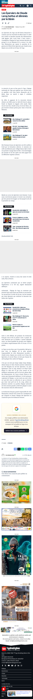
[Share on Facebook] (3, 23)
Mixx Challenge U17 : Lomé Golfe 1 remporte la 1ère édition (20, 120)
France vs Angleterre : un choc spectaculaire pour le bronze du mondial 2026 (20, 219)
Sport (3, 9)
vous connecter (12, 474)
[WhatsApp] (30, 455)
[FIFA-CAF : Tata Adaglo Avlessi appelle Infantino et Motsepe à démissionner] (7, 129)
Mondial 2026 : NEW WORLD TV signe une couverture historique (20, 211)
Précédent (2, 2)
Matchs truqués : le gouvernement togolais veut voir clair (21, 326)
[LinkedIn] (29, 455)
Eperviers (10, 443)
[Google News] (12, 665)
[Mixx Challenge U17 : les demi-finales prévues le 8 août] (7, 137)
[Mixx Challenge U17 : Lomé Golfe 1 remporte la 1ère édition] (7, 121)
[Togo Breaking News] (8, 5)
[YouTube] (8, 665)
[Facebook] (25, 455)
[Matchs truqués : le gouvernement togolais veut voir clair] (7, 327)
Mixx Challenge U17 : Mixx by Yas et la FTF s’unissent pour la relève (20, 317)
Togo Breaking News (9, 27)
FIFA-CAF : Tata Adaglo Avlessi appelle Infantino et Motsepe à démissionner (20, 128)
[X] (27, 455)
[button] (20, 5)
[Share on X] (5, 23)
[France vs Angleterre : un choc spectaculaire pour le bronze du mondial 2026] (7, 220)
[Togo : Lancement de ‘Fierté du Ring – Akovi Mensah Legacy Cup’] (7, 228)
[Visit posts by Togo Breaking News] (2, 27)
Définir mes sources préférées (15, 430)
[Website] (23, 455)
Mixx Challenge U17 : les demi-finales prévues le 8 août (20, 136)
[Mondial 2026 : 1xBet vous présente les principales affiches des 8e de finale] (7, 310)
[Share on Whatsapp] (22, 449)
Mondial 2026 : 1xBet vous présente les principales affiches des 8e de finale (20, 309)
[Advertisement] (16, 69)
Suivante (31, 2)
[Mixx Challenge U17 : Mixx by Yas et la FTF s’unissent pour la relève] (7, 319)
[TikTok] (15, 665)
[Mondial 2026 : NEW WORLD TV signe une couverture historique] (7, 212)
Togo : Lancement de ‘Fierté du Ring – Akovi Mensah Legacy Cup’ (20, 227)
